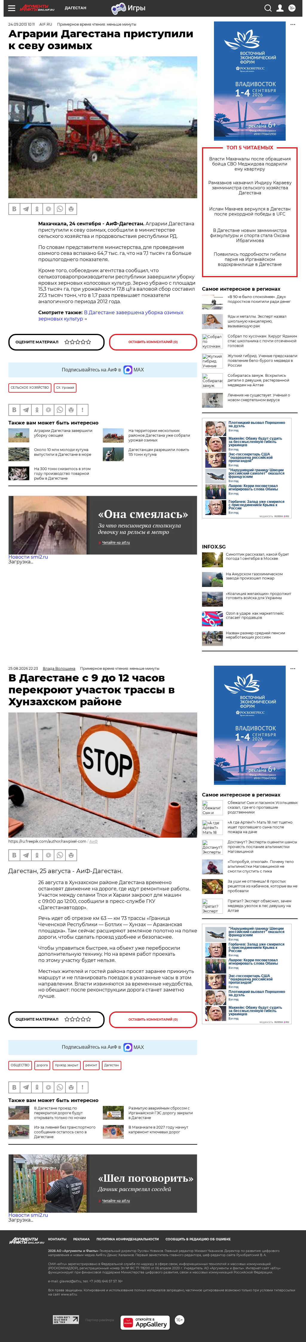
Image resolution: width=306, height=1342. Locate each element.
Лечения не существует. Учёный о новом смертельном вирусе (259, 397)
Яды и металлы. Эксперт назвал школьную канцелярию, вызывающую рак (257, 321)
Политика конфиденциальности (128, 1239)
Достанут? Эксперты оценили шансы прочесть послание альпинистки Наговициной (262, 847)
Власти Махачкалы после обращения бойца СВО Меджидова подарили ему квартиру (250, 164)
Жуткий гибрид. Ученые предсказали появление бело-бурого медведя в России (262, 361)
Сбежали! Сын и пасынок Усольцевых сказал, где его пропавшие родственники (263, 807)
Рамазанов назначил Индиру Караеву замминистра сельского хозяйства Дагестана (250, 188)
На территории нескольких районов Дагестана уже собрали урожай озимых (159, 435)
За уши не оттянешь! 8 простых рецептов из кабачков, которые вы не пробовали (262, 886)
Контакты (57, 1239)
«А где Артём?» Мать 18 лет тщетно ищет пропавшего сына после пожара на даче (260, 827)
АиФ (93, 841)
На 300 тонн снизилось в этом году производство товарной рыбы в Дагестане (62, 474)
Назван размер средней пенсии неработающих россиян (255, 635)
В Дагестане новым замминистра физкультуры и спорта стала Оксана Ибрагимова (250, 235)
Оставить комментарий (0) (153, 342)
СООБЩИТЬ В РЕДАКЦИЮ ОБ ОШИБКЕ (198, 1239)
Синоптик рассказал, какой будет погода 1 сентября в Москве (257, 556)
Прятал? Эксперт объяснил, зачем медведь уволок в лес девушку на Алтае (259, 906)
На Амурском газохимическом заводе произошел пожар (254, 576)
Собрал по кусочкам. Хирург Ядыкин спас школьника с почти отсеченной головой (262, 341)
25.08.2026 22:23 (23, 668)
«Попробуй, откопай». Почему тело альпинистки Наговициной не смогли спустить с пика (261, 866)
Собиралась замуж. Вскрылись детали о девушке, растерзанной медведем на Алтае (258, 380)
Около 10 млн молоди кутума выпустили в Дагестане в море (62, 452)
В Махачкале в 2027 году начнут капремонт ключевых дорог (158, 1129)
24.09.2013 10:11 (21, 24)
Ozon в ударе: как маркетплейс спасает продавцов (255, 615)
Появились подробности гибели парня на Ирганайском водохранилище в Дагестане (250, 259)
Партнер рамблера (99, 1320)
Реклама (81, 1239)
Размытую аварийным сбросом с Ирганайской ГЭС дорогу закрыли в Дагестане (160, 1113)
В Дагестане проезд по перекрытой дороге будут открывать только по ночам (60, 1113)
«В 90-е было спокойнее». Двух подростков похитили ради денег (259, 299)
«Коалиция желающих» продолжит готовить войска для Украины (258, 596)
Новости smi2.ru (28, 557)
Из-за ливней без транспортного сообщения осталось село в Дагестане (65, 1132)
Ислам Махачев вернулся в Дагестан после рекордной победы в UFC (249, 212)
